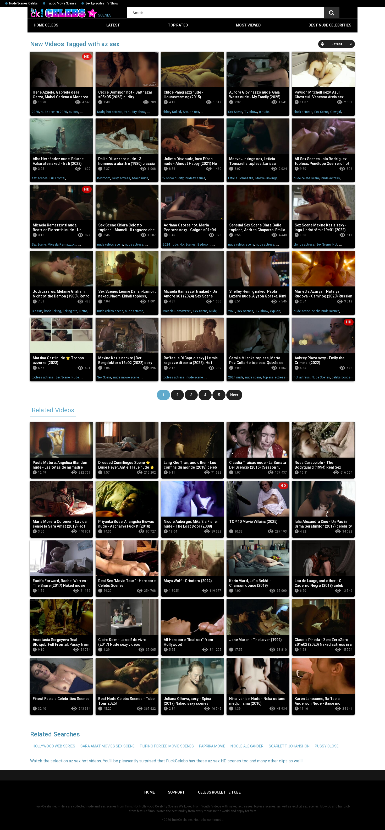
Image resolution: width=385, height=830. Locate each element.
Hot (334, 244)
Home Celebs (46, 25)
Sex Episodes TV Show (101, 3)
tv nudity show (134, 112)
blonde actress (304, 244)
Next (234, 395)
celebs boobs (341, 377)
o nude (264, 112)
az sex (73, 112)
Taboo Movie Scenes (61, 3)
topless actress (43, 377)
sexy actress (121, 178)
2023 (231, 311)
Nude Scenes (321, 377)
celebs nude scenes (325, 311)
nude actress (330, 178)
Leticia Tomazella (241, 178)
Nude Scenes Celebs (23, 3)
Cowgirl (335, 112)
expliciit (275, 311)
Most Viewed (248, 25)
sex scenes (40, 178)
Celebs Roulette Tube (219, 792)
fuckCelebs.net (182, 820)
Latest (113, 25)
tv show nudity (173, 178)
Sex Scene (235, 112)
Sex (185, 112)
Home (149, 792)
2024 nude (170, 244)
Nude (100, 112)
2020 (35, 112)
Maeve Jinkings (266, 178)
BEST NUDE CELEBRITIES (330, 25)
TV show (250, 112)
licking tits (70, 311)
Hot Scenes (188, 244)
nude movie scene (126, 377)
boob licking (52, 311)
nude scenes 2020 (54, 112)
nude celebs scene (307, 178)
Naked (176, 112)
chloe (166, 112)
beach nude (140, 178)
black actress (303, 112)
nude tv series (195, 178)
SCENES (104, 15)
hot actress (114, 112)
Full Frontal (57, 178)
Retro (83, 311)
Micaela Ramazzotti (62, 244)
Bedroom (103, 178)
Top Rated (178, 25)
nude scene (302, 311)
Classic (37, 311)
